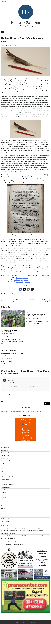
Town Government (6, 331)
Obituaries (3, 492)
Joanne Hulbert (19, 45)
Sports (2, 516)
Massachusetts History (5, 487)
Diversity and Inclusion (6, 460)
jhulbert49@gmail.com (22, 278)
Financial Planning (5, 468)
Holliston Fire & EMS (5, 479)
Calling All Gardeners (7, 333)
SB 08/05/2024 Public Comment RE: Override (12, 355)
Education (9, 294)
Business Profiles (4, 450)
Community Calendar (5, 455)
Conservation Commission (6, 458)
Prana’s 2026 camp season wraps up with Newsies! (11, 541)
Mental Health (4, 490)
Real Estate (3, 508)
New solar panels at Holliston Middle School (10, 538)
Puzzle (2, 505)
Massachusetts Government (7, 484)
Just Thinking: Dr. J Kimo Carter (8, 533)
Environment (5, 330)
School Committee (5, 511)
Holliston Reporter (25, 22)
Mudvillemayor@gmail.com (21, 280)
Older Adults (3, 495)
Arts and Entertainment (6, 447)
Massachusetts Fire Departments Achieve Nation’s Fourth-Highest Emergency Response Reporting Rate (22, 535)
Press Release (3, 336)
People (14, 294)
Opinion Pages (4, 497)
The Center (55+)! (5, 519)
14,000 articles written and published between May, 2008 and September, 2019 (21, 411)
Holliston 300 (4, 474)
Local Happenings (5, 482)
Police (2, 503)
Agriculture (4, 329)
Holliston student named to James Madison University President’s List (36, 315)
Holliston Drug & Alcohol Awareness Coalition (11, 476)
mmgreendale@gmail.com (23, 282)
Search (2, 401)
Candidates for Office (5, 453)
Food (11, 330)
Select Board (12, 350)
